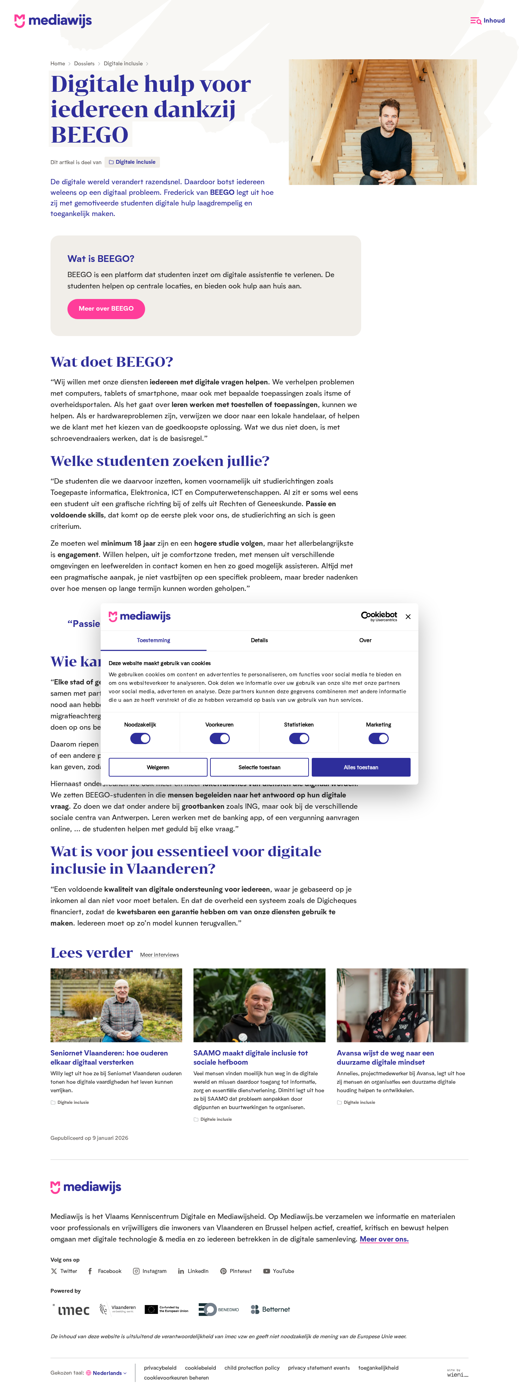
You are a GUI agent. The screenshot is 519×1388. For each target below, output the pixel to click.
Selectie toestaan (260, 767)
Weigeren (158, 767)
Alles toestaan (361, 767)
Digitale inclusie (123, 63)
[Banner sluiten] (408, 616)
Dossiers (84, 63)
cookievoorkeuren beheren (176, 1377)
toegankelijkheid (378, 1367)
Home (57, 63)
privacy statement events (319, 1367)
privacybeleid (160, 1367)
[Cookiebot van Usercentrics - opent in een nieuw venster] (366, 616)
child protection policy (252, 1367)
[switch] (220, 738)
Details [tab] (259, 640)
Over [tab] (365, 640)
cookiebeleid (200, 1367)
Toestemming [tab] (153, 640)
